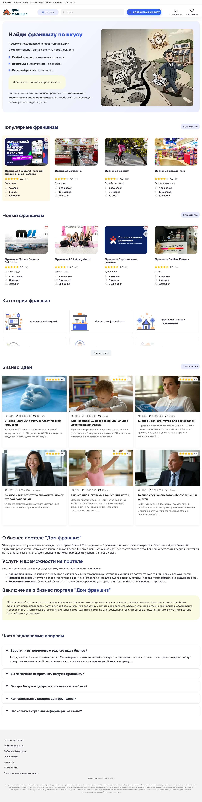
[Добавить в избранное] (46, 139)
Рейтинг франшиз (13, 745)
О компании (37, 2)
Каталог (7, 2)
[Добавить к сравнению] (46, 146)
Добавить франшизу (15, 751)
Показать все (101, 353)
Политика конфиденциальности (21, 773)
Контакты (69, 2)
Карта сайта (10, 767)
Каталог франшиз (13, 740)
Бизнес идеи (21, 2)
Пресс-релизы (54, 2)
